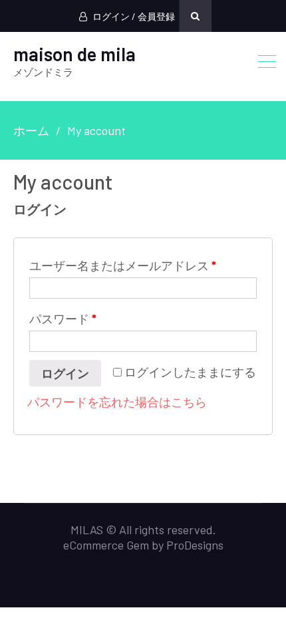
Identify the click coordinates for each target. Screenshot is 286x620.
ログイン (65, 373)
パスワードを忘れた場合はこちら (117, 401)
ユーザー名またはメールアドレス (122, 265)
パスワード (62, 318)
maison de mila (74, 54)
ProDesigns (194, 545)
